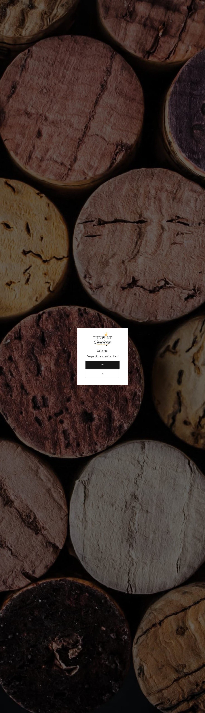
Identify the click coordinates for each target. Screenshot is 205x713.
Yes (102, 365)
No (102, 374)
